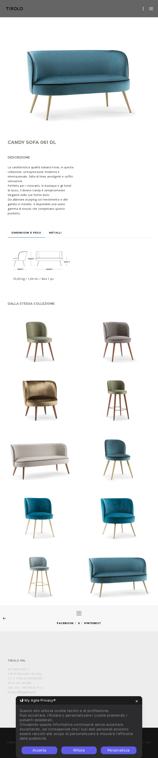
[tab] (26, 233)
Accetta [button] (39, 750)
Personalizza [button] (119, 750)
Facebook (65, 623)
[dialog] (79, 727)
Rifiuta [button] (79, 750)
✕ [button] (136, 701)
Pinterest (92, 623)
